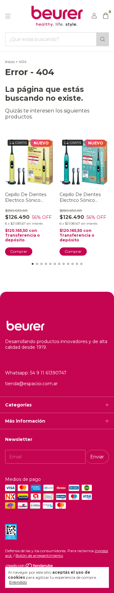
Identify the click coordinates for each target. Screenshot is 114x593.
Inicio (10, 61)
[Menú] (8, 16)
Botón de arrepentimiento (39, 555)
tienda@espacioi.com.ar (31, 383)
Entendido (18, 582)
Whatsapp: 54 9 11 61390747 (35, 373)
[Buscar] (102, 39)
